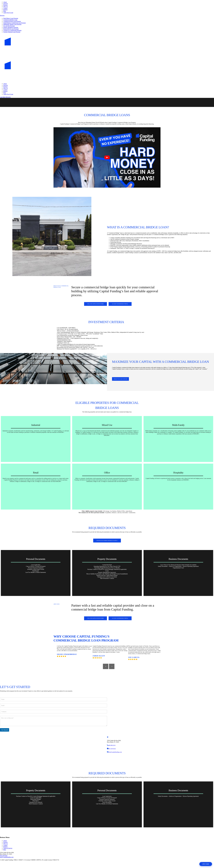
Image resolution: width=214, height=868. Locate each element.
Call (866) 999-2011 (5, 97)
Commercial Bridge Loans (10, 20)
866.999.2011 (112, 745)
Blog (4, 11)
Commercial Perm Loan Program (12, 21)
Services (5, 3)
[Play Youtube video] (107, 157)
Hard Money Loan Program (10, 18)
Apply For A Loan (8, 12)
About (5, 2)
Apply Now (205, 864)
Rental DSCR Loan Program (11, 29)
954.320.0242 (112, 748)
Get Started (4, 730)
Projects (5, 5)
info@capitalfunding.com (115, 752)
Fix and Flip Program (9, 26)
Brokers (5, 9)
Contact (5, 8)
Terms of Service (7, 848)
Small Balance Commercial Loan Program (14, 23)
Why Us (5, 6)
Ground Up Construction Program (12, 30)
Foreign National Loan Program (11, 32)
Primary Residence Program (10, 27)
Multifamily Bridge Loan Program (12, 24)
